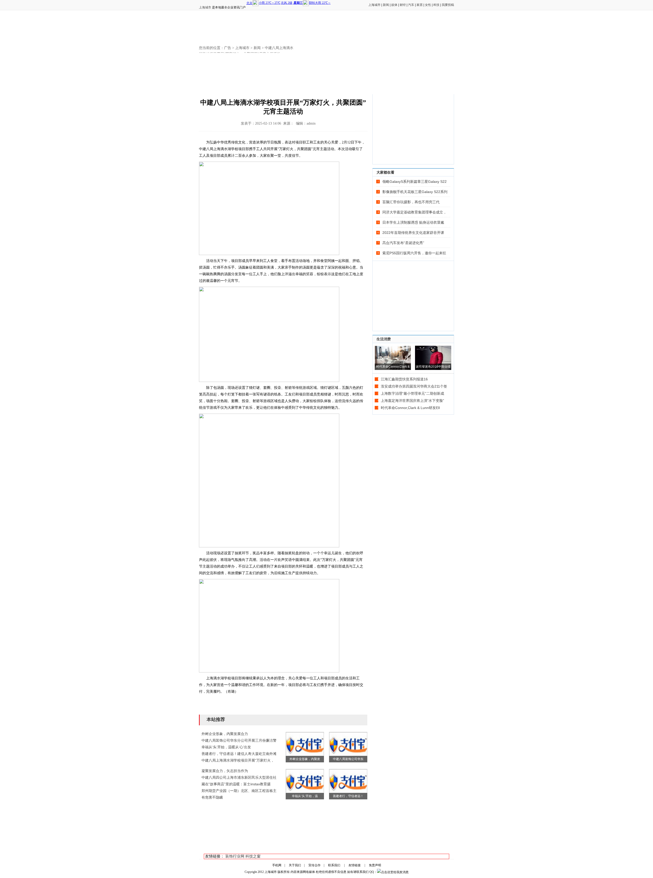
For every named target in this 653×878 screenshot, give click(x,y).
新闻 (386, 5)
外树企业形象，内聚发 (305, 759)
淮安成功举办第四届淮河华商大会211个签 (414, 386)
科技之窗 (253, 856)
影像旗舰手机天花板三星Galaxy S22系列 (414, 192)
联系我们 (334, 865)
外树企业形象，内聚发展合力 (225, 734)
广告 (227, 48)
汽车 (411, 5)
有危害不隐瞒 (212, 797)
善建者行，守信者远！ (348, 796)
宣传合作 (314, 865)
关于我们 (295, 865)
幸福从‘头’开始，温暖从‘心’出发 (226, 747)
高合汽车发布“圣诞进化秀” (403, 243)
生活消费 (383, 339)
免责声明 (375, 865)
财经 (403, 5)
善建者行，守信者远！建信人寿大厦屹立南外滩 (239, 754)
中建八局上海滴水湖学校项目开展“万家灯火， (238, 760)
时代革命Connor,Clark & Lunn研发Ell (410, 408)
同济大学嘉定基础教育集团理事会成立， (414, 212)
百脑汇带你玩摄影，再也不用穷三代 (410, 202)
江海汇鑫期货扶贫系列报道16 (404, 379)
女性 (428, 5)
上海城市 (205, 7)
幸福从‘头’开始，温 (305, 796)
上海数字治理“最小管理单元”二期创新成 (412, 393)
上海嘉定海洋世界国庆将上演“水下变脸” (412, 401)
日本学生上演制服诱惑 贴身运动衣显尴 (413, 222)
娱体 (394, 5)
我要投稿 (448, 5)
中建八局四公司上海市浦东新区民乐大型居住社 (239, 777)
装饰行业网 (234, 856)
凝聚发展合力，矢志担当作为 (225, 771)
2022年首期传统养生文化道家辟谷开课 (413, 233)
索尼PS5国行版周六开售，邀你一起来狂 (414, 253)
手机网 (276, 865)
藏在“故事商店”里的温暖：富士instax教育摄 (236, 784)
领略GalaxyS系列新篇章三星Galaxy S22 (414, 181)
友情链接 (354, 865)
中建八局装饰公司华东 (348, 759)
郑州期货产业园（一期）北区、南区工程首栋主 (239, 791)
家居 (420, 5)
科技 (436, 5)
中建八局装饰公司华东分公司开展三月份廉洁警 (239, 740)
